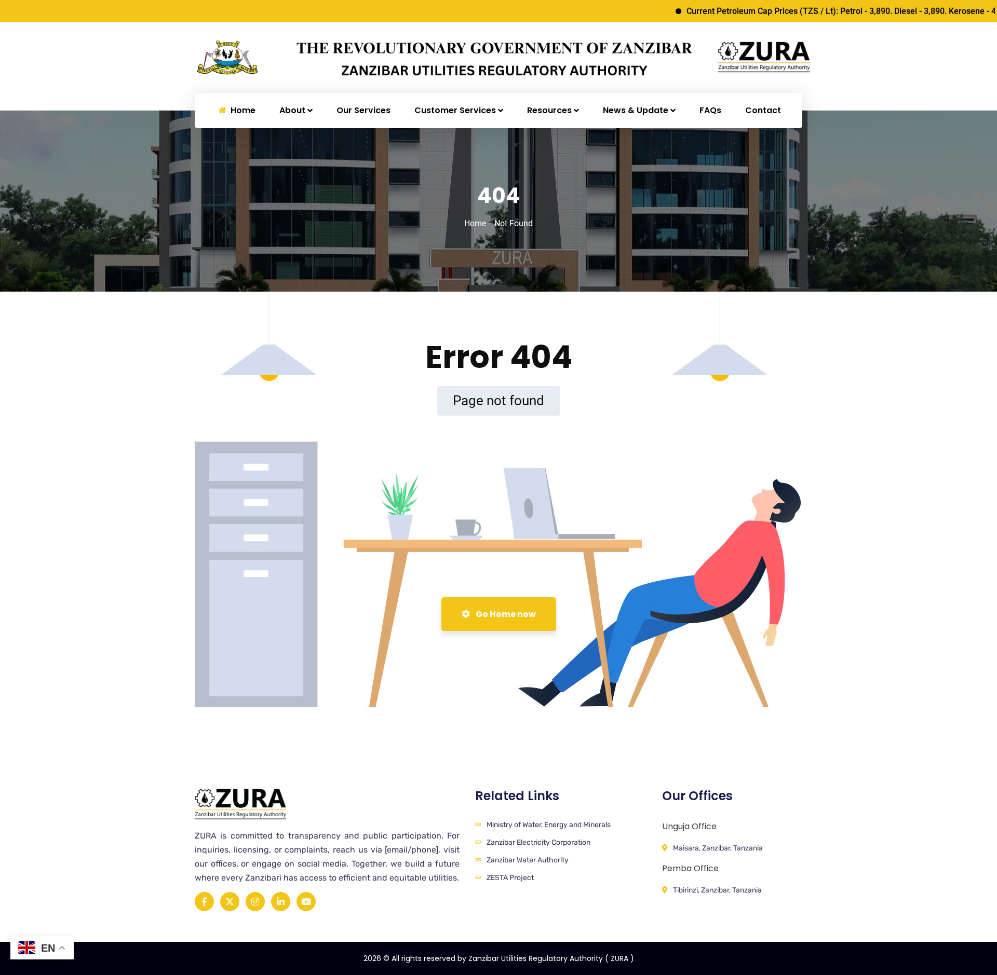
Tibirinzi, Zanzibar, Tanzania (717, 890)
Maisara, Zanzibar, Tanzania (718, 848)
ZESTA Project (510, 877)
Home (475, 223)
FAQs (710, 110)
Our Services (363, 110)
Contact (763, 110)
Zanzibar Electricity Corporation (538, 842)
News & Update (635, 110)
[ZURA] (263, 57)
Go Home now (505, 614)
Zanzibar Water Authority (528, 860)
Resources (549, 110)
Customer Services (455, 110)
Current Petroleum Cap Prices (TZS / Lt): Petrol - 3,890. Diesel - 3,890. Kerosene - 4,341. (824, 11)
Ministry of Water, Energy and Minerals (549, 824)
